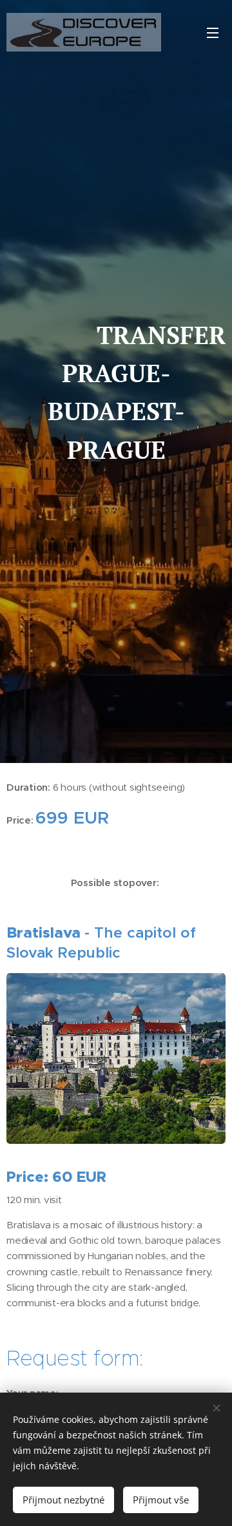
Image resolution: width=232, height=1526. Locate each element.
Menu (213, 32)
